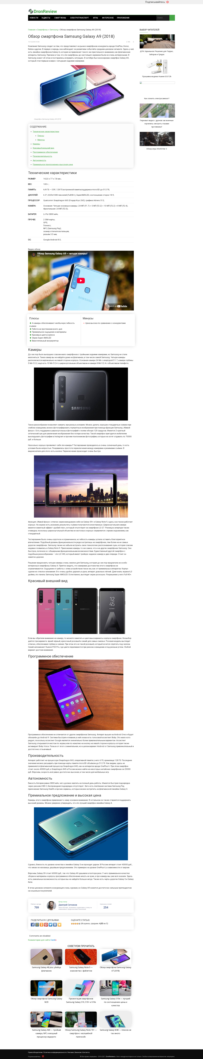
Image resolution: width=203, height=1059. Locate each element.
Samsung (54, 29)
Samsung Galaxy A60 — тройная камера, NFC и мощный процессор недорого (46, 1033)
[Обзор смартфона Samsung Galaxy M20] (46, 995)
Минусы (41, 140)
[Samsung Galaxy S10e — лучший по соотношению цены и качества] (115, 995)
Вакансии (78, 1052)
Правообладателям (35, 1052)
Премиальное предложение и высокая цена (53, 164)
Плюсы (40, 135)
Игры (95, 18)
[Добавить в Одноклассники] (41, 925)
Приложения (123, 18)
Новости (34, 18)
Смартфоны (60, 18)
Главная (31, 29)
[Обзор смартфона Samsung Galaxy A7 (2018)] (115, 964)
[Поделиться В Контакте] (55, 925)
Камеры (36, 144)
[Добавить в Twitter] (50, 925)
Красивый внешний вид (43, 148)
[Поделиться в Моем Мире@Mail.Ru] (37, 925)
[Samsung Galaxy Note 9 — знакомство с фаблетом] (81, 964)
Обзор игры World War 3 (156, 149)
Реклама (71, 1052)
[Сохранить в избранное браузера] (59, 925)
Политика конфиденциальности (54, 1052)
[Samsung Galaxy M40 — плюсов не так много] (115, 1026)
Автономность (39, 160)
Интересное (108, 18)
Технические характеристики (46, 131)
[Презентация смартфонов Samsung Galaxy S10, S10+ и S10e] (81, 995)
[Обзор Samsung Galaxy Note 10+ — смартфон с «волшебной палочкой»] (81, 1026)
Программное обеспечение (45, 152)
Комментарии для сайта (42, 940)
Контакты (86, 1052)
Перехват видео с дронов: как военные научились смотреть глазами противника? (157, 123)
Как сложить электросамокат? (156, 98)
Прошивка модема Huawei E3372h (156, 76)
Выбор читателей (149, 29)
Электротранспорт (79, 18)
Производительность (42, 156)
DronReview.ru (110, 1056)
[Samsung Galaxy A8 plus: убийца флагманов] (46, 964)
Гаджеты (46, 18)
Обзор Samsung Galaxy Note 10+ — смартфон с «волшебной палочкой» (81, 1033)
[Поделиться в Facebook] (33, 925)
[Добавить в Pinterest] (46, 925)
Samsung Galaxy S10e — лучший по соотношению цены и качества (115, 1002)
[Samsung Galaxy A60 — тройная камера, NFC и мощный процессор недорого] (46, 1026)
